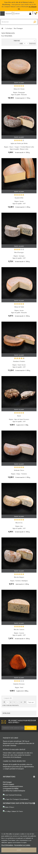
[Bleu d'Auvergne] (19, 230)
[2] (17, 86)
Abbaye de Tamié (19, 307)
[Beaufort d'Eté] (19, 175)
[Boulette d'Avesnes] (19, 661)
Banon (19, 416)
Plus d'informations (7, 845)
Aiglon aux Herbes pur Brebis (19, 143)
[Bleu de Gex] (19, 500)
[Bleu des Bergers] (19, 555)
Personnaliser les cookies (22, 845)
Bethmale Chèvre (19, 470)
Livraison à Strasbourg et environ (13, 786)
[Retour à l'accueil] (2, 28)
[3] (19, 86)
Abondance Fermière (19, 361)
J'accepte (19, 850)
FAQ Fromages (7, 782)
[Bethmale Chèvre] (19, 448)
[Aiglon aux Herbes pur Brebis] (19, 121)
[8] (21, 358)
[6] (19, 358)
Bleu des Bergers (19, 577)
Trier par (17, 40)
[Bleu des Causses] (19, 607)
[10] (23, 358)
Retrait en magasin (8, 784)
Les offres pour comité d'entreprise (14, 791)
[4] (21, 86)
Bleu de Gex (19, 522)
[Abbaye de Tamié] (19, 284)
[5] (23, 86)
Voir (21, 43)
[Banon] (19, 393)
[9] (22, 358)
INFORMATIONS (9, 777)
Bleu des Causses (19, 629)
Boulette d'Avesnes (19, 684)
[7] (20, 358)
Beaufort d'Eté (19, 198)
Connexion (30, 13)
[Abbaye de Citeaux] (19, 66)
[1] (15, 86)
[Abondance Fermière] (19, 339)
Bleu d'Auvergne (19, 252)
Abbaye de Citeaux (19, 89)
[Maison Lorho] (13, 13)
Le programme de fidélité (10, 788)
